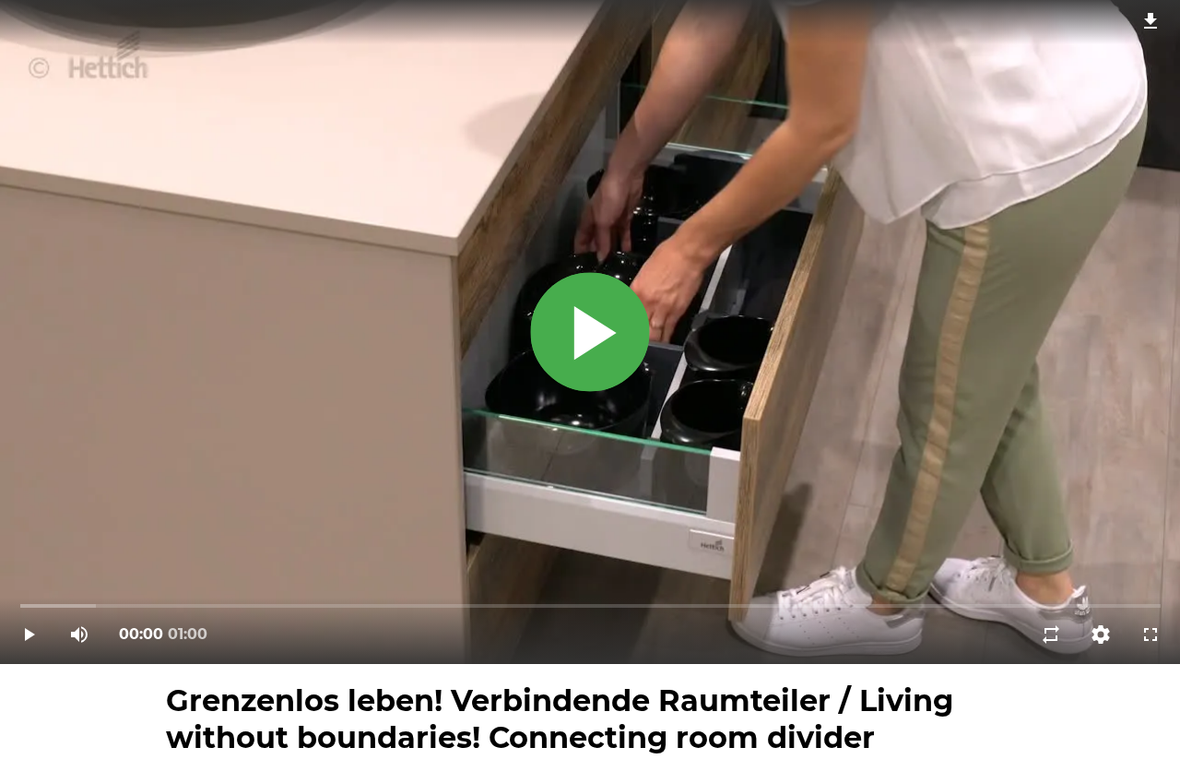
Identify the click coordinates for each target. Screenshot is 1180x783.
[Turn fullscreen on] (1150, 634)
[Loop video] (1051, 634)
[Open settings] (1101, 634)
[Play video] (29, 634)
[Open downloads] (1150, 20)
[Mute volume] (79, 634)
